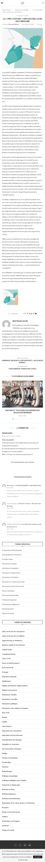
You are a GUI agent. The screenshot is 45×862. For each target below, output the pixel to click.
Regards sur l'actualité (22, 10)
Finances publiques (8, 591)
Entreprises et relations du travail (13, 582)
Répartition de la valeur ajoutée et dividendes (18, 803)
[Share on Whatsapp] (33, 313)
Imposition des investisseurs (12, 735)
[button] (4, 400)
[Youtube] (25, 845)
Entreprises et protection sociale (13, 586)
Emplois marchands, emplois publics (15, 686)
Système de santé (8, 609)
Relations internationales (11, 798)
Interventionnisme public (10, 595)
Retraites (5, 807)
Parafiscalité (6, 762)
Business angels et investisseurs (13, 645)
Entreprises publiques (10, 704)
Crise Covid (6, 658)
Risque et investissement (11, 812)
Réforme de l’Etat (8, 789)
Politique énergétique (10, 776)
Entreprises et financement (11, 573)
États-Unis (6, 713)
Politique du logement (9, 600)
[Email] (29, 845)
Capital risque (7, 649)
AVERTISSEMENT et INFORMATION (28, 485)
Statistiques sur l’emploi (10, 821)
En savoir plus (23, 860)
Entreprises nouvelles (9, 699)
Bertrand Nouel (14, 24)
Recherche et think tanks (11, 785)
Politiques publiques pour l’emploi (14, 780)
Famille (4, 722)
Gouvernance (7, 726)
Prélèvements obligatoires (11, 604)
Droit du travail (7, 667)
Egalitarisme (6, 681)
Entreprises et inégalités (10, 568)
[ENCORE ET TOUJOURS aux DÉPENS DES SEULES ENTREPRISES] (22, 394)
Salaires (5, 816)
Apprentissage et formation (12, 640)
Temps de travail (8, 830)
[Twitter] (20, 845)
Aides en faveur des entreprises (13, 631)
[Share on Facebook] (27, 313)
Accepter (38, 857)
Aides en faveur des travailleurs (13, 636)
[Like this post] (25, 313)
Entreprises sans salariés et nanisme (15, 708)
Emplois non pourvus (9, 690)
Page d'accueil (6, 10)
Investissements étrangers (11, 749)
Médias (4, 753)
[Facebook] (15, 845)
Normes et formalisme (10, 758)
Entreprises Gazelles (9, 695)
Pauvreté (5, 767)
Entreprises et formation (10, 577)
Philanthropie (7, 771)
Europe (4, 717)
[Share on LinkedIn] (31, 313)
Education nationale (9, 677)
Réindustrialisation (9, 794)
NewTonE (10, 485)
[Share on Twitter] (29, 313)
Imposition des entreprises (11, 731)
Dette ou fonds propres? (11, 663)
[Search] (43, 3)
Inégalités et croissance (10, 744)
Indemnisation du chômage (12, 740)
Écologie (5, 672)
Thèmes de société (8, 613)
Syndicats (5, 825)
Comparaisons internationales (12, 550)
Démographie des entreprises (12, 555)
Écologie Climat (7, 559)
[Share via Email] (36, 313)
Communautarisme (8, 654)
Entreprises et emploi (9, 564)
